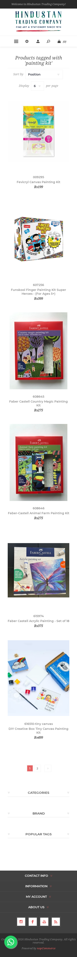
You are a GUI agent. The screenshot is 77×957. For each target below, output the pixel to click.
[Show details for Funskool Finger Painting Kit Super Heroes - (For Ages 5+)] (38, 239)
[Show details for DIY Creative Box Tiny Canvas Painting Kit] (38, 678)
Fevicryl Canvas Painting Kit (38, 182)
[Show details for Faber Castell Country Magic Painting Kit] (38, 350)
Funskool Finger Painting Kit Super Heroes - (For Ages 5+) (38, 292)
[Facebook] (33, 922)
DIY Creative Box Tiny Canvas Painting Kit (38, 731)
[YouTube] (44, 922)
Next (48, 768)
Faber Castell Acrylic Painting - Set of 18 (38, 621)
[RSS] (56, 922)
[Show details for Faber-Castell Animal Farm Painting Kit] (38, 462)
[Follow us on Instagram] (21, 922)
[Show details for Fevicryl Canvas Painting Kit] (38, 131)
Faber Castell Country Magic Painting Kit (38, 403)
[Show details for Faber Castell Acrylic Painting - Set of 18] (38, 570)
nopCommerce (46, 948)
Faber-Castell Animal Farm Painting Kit (38, 513)
